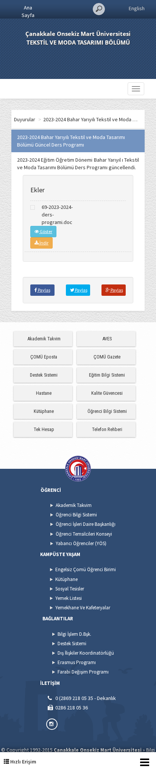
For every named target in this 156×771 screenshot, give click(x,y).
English (137, 8)
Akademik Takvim (44, 338)
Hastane (43, 393)
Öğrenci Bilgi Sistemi (107, 411)
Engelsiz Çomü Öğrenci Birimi (85, 569)
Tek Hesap (44, 429)
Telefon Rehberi (107, 429)
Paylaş (43, 290)
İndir (43, 243)
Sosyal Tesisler (69, 589)
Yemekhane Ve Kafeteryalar (82, 607)
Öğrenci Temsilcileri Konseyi (84, 534)
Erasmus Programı (77, 662)
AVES (107, 338)
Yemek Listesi (68, 598)
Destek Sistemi (44, 375)
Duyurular (24, 119)
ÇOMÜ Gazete (107, 357)
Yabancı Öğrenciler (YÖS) (81, 543)
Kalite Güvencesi (107, 393)
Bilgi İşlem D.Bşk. (74, 634)
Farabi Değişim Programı (83, 672)
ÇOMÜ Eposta (43, 357)
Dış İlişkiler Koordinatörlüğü (86, 653)
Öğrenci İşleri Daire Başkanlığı (85, 524)
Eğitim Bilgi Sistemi (107, 375)
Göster (45, 231)
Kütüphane (44, 411)
